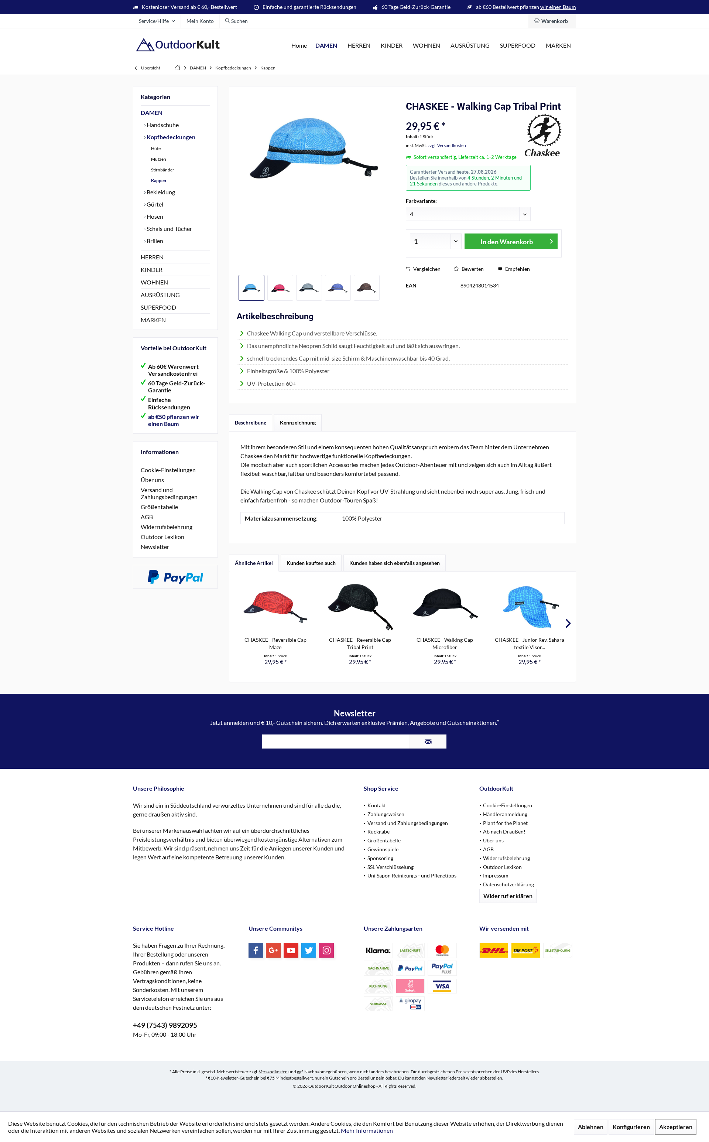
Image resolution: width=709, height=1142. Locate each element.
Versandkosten (273, 1071)
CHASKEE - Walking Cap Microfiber (445, 643)
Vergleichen (426, 269)
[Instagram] (326, 950)
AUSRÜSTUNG (160, 294)
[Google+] (273, 950)
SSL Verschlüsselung (390, 867)
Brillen (154, 240)
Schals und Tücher (168, 228)
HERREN (152, 256)
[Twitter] (308, 950)
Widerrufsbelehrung (166, 526)
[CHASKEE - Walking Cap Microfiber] (445, 607)
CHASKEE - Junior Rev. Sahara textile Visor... (529, 643)
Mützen (158, 159)
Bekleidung (160, 191)
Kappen (158, 180)
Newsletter (155, 546)
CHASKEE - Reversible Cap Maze (275, 643)
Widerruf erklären (507, 895)
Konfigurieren (631, 1126)
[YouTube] (291, 950)
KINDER (151, 269)
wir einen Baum (558, 7)
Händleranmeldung (505, 814)
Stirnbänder (162, 170)
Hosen (154, 216)
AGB (147, 516)
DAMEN (151, 112)
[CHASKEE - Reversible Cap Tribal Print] (360, 607)
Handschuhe (162, 124)
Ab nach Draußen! (504, 831)
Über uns (152, 479)
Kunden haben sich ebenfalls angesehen (394, 563)
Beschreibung (250, 422)
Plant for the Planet (505, 823)
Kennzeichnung (298, 422)
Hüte (155, 148)
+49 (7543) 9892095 (165, 1025)
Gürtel (154, 204)
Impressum (495, 875)
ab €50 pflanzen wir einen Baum (173, 420)
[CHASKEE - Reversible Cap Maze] (275, 607)
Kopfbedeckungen (170, 136)
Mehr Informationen (367, 1130)
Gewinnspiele (382, 849)
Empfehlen (517, 269)
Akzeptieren (675, 1126)
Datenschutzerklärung (508, 884)
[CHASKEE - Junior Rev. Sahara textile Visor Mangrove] (530, 607)
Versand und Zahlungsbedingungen (169, 493)
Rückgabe (378, 831)
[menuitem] (552, 21)
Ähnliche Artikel (254, 563)
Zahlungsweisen (385, 814)
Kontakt (376, 805)
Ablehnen (590, 1126)
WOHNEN (154, 282)
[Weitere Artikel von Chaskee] (543, 134)
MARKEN (153, 319)
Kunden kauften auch (311, 563)
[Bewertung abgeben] (464, 116)
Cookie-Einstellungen (168, 469)
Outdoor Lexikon (162, 536)
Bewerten (472, 269)
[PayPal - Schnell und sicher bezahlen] (175, 577)
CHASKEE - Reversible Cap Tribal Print (360, 643)
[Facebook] (256, 950)
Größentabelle (159, 506)
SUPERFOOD (158, 307)
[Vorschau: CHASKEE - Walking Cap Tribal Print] (251, 288)
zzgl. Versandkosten (447, 145)
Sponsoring (380, 858)
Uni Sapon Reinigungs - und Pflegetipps (411, 875)
